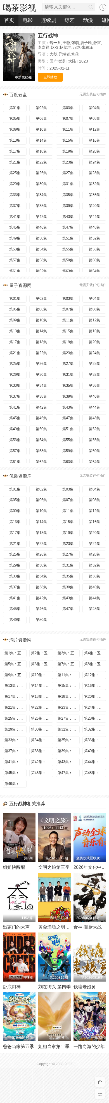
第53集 (14, 249)
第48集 (94, 227)
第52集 (94, 238)
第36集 (94, 195)
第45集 (14, 227)
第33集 (14, 195)
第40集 (94, 206)
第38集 (41, 206)
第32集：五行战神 (95, 729)
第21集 (14, 162)
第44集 (94, 217)
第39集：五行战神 (69, 751)
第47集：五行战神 (69, 773)
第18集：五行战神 (42, 696)
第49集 (14, 238)
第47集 (68, 227)
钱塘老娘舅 (85, 986)
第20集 (94, 151)
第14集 (41, 140)
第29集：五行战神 (15, 729)
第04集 (94, 108)
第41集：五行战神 (15, 762)
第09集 (14, 129)
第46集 (41, 227)
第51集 (68, 238)
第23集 (68, 162)
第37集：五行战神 (15, 751)
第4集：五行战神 (95, 653)
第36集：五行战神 (95, 740)
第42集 (41, 217)
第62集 (41, 271)
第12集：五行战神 (95, 675)
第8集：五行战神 (95, 664)
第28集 (94, 173)
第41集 (14, 217)
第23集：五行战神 (69, 707)
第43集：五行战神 (69, 762)
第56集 (94, 249)
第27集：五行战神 (69, 718)
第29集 (14, 184)
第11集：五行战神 (69, 675)
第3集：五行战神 (69, 653)
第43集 (68, 217)
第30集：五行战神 (42, 729)
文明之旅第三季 (54, 867)
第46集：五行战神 (42, 773)
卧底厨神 (12, 986)
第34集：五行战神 (42, 740)
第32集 (94, 184)
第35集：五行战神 (69, 740)
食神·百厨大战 (88, 927)
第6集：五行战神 (42, 664)
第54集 (41, 249)
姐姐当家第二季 (54, 1046)
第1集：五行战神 (15, 653)
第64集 (94, 271)
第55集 (68, 249)
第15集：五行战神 (69, 685)
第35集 (68, 195)
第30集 (41, 184)
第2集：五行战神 (42, 653)
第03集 (68, 108)
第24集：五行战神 (95, 707)
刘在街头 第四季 (54, 986)
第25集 (14, 173)
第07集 (68, 118)
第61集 (14, 271)
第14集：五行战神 (42, 685)
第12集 (94, 129)
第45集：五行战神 (15, 773)
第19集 (68, 151)
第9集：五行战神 (15, 675)
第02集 (41, 108)
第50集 (41, 238)
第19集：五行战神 (69, 696)
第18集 (41, 151)
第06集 (41, 118)
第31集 (68, 184)
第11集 (68, 129)
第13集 (14, 140)
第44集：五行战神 (95, 762)
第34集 (41, 195)
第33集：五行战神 (15, 740)
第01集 (14, 108)
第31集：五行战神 (69, 729)
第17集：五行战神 (15, 696)
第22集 (41, 162)
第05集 (14, 118)
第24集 (94, 162)
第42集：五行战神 (42, 762)
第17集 (14, 151)
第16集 (94, 140)
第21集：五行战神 (15, 707)
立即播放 (50, 77)
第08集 (94, 118)
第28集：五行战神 (95, 718)
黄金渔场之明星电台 (58, 927)
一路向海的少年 (89, 1046)
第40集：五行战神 (95, 751)
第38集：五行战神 (42, 751)
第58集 (41, 260)
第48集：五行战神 (95, 773)
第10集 (41, 129)
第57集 (14, 260)
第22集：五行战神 (42, 707)
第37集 (14, 206)
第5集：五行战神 (15, 664)
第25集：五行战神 (15, 718)
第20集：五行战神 (95, 696)
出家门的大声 (16, 927)
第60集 (94, 260)
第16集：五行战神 (95, 685)
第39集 (68, 206)
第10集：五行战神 (42, 675)
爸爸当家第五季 (18, 1046)
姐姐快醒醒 (14, 867)
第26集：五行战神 (42, 718)
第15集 (68, 140)
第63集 (68, 271)
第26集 (41, 173)
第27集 (68, 173)
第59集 (68, 260)
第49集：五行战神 (15, 784)
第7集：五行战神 (69, 664)
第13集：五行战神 (15, 685)
